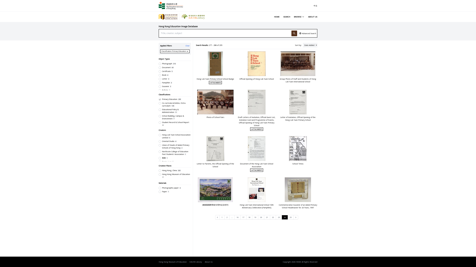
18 (249, 217)
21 (267, 217)
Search (286, 16)
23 (279, 217)
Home (277, 16)
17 (243, 217)
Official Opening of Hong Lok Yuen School (256, 79)
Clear (187, 45)
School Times (297, 163)
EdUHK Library (196, 262)
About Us (312, 16)
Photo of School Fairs (215, 117)
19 (255, 217)
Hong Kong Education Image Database (178, 26)
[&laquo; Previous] (217, 217)
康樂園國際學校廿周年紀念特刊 (215, 205)
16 (237, 217)
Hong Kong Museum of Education (173, 262)
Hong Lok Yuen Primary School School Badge (215, 79)
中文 (315, 5)
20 (261, 217)
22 (273, 217)
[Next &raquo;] (296, 217)
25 (291, 217)
